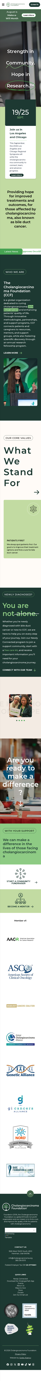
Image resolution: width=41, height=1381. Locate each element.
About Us (20, 1286)
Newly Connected (20, 1279)
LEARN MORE (11, 353)
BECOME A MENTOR (18, 906)
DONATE (34, 5)
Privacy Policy (20, 1354)
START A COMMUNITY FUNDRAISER (18, 882)
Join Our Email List (20, 1295)
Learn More (28, 15)
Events (20, 1283)
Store (20, 1290)
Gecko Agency (25, 1358)
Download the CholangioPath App (20, 1281)
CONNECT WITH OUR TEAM (17, 670)
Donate (21, 1293)
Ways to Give (20, 1288)
